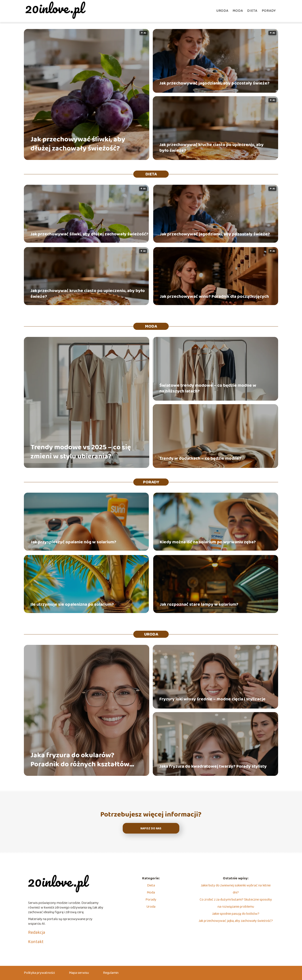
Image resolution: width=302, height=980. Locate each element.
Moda (238, 10)
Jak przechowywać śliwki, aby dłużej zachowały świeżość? (78, 144)
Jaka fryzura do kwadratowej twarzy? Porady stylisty (213, 766)
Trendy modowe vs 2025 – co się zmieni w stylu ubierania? (81, 452)
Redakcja (36, 932)
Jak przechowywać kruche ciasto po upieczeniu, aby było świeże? (211, 147)
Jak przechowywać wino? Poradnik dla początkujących (214, 296)
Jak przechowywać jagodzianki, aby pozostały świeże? (214, 83)
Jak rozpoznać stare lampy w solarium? (199, 604)
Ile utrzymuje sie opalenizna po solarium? (72, 604)
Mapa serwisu (79, 973)
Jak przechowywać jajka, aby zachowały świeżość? (236, 921)
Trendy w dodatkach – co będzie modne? (200, 458)
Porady (269, 10)
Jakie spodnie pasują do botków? (235, 914)
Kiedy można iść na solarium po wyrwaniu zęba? (208, 542)
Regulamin (111, 973)
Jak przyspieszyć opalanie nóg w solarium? (73, 542)
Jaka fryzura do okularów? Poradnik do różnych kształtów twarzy (80, 760)
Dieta (252, 10)
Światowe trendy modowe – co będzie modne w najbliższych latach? (207, 388)
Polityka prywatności (39, 973)
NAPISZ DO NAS (150, 828)
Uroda (222, 10)
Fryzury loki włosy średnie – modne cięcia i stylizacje (212, 699)
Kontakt (36, 942)
